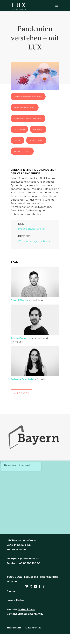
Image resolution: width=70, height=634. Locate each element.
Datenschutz (33, 627)
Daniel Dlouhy (19, 300)
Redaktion (38, 129)
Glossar (11, 591)
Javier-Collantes (21, 338)
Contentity (36, 613)
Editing (17, 140)
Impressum (14, 627)
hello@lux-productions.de (23, 558)
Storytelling (19, 129)
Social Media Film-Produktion (28, 118)
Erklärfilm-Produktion (24, 107)
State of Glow (26, 609)
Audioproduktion (22, 151)
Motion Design (36, 140)
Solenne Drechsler (23, 379)
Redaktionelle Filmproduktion (28, 96)
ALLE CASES (21, 393)
